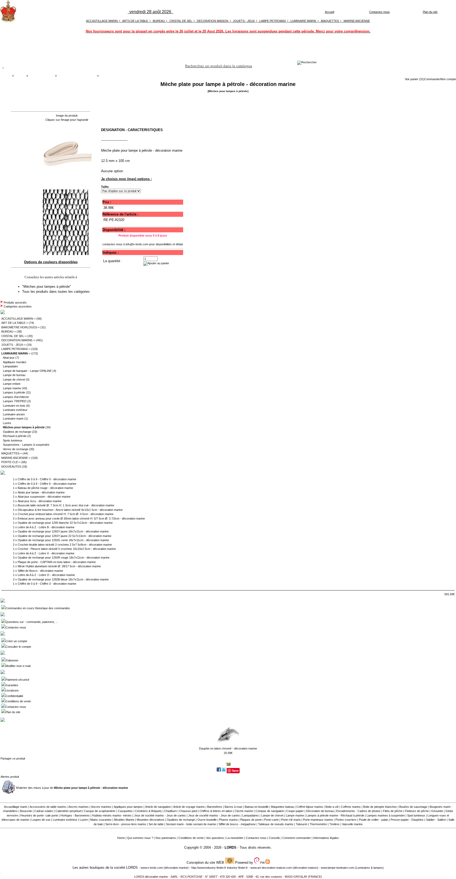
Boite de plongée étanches (380, 806)
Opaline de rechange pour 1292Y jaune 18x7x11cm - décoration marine (63, 531)
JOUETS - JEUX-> (13, 344)
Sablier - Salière (436, 819)
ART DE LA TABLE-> (14, 322)
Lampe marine (12, 388)
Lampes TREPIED (14, 401)
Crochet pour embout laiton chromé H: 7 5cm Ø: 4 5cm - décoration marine (65, 514)
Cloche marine (244, 811)
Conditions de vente (18, 701)
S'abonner (12, 660)
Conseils (274, 837)
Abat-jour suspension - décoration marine (44, 496)
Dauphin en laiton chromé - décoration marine (228, 748)
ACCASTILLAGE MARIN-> (18, 318)
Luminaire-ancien (14, 414)
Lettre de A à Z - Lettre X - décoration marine (46, 553)
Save (235, 770)
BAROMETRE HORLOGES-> (20, 327)
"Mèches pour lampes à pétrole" (47, 287)
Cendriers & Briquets (148, 811)
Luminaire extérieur (15, 409)
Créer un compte (16, 641)
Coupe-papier (295, 811)
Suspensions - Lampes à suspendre (26, 444)
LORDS (230, 847)
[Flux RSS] (307, 62)
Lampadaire (10, 366)
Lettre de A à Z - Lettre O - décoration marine (46, 575)
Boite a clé (332, 806)
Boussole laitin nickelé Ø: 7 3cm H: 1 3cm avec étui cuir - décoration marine (66, 505)
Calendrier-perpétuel (68, 811)
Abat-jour (9, 357)
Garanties (12, 685)
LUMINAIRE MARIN (303, 20)
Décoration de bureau (320, 811)
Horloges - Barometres (75, 815)
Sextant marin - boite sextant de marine (191, 824)
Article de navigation (158, 806)
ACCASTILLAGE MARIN (102, 20)
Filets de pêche (392, 811)
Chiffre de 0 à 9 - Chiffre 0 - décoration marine (47, 479)
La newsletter (235, 837)
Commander (432, 79)
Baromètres (214, 806)
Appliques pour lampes (128, 806)
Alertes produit (10, 776)
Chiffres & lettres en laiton (216, 811)
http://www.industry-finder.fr (208, 867)
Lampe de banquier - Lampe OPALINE (27, 370)
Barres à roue (233, 806)
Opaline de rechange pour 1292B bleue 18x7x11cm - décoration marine (63, 579)
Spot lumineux (416, 815)
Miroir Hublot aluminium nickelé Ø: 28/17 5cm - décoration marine (59, 566)
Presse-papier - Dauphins (407, 819)
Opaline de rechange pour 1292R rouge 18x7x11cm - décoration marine (64, 557)
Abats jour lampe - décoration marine (41, 492)
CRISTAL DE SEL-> (14, 336)
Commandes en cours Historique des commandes (38, 608)
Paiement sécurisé (17, 679)
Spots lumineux (12, 440)
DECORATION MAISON (212, 20)
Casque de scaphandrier (100, 811)
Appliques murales (14, 362)
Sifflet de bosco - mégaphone (237, 824)
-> (15, 353)
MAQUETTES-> (11, 453)
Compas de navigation (269, 811)
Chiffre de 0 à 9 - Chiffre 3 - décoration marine (47, 583)
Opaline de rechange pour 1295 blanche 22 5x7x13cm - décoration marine (65, 522)
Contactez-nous (379, 11)
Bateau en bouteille (257, 806)
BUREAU (159, 20)
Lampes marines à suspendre (386, 815)
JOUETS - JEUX (244, 20)
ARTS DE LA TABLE (135, 20)
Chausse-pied (188, 811)
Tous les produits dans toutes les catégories (56, 292)
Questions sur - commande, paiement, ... (32, 621)
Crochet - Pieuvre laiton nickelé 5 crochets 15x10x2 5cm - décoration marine (67, 548)
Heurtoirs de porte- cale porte (39, 815)
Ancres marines (78, 806)
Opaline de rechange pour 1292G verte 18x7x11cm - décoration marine (63, 540)
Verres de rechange (15, 449)
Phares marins (228, 819)
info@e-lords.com (137, 244)
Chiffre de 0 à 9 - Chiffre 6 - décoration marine (47, 483)
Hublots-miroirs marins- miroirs (112, 815)
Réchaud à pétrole (14, 436)
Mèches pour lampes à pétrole (77, 75)
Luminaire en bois (14, 405)
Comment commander (296, 837)
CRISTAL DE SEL (180, 20)
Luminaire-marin (13, 418)
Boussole (26, 811)
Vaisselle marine (352, 824)
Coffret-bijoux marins (309, 806)
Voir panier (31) (414, 79)
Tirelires (334, 824)
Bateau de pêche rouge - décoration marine (45, 487)
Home (121, 837)
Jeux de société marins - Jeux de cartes (160, 815)
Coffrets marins (351, 806)
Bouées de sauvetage (413, 806)
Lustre (7, 423)
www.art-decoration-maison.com (271, 867)
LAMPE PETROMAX (272, 20)
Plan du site (430, 11)
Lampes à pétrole (14, 392)
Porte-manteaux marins (318, 819)
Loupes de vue (40, 819)
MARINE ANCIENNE (357, 20)
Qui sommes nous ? (140, 837)
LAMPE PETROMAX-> (15, 348)
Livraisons (12, 690)
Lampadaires (250, 815)
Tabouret (301, 824)
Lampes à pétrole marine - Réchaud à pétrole (335, 815)
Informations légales (326, 837)
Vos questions (215, 837)
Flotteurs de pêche (417, 811)
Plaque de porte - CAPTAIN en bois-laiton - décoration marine (57, 562)
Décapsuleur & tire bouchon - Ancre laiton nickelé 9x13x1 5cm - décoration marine (70, 509)
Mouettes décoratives (150, 819)
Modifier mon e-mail (18, 665)
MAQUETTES (330, 20)
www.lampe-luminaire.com (337, 867)
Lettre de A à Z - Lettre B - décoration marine (46, 527)
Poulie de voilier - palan (373, 819)
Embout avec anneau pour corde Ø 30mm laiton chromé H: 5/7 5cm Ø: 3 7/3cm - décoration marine (81, 518)
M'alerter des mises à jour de (72, 787)
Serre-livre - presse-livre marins (125, 824)
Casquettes (125, 811)
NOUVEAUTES (11, 466)
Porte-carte (271, 819)
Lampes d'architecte (16, 396)
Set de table (156, 824)
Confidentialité (14, 696)
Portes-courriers (346, 819)
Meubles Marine (124, 819)
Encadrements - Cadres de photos (358, 811)
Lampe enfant (11, 383)
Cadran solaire (43, 811)
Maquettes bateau (282, 806)
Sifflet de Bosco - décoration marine (40, 570)
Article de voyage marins (189, 806)
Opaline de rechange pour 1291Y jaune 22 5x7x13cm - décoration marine (64, 535)
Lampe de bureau (14, 375)
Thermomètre (318, 824)
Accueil (329, 11)
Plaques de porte (251, 819)
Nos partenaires (165, 837)
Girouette (437, 811)
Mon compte (448, 79)
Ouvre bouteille (207, 819)
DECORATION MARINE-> (18, 340)
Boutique (20, 75)
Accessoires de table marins (48, 806)
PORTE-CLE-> (11, 462)
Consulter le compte (18, 646)
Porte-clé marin (291, 819)
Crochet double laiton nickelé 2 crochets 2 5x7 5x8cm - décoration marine (65, 544)
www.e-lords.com (152, 867)
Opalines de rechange (17, 431)
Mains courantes (101, 819)
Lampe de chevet (14, 379)
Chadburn (170, 811)
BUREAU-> (8, 331)
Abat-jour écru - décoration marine (39, 501)
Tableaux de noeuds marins (275, 824)
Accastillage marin (15, 806)
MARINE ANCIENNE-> (15, 457)
